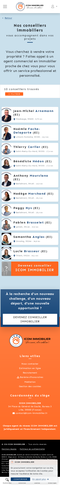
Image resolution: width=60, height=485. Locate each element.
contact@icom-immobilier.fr (31, 413)
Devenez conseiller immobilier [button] (30, 319)
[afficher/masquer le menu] (5, 6)
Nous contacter (30, 363)
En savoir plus (39, 479)
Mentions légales (9, 449)
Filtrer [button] (15, 94)
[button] (7, 480)
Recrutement (30, 372)
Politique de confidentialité (32, 449)
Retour (8, 18)
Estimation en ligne (30, 368)
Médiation (30, 382)
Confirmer (20, 479)
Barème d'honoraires (31, 377)
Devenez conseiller (34, 268)
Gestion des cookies (30, 386)
